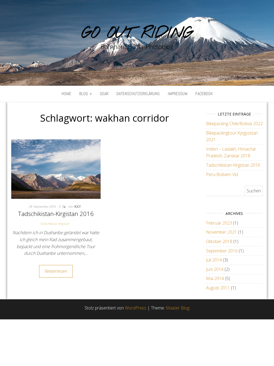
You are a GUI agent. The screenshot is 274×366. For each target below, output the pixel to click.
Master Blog (177, 308)
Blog (84, 93)
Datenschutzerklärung (138, 93)
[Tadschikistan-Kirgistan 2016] (56, 168)
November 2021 (221, 232)
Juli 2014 (214, 260)
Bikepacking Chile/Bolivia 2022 (234, 123)
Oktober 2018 (219, 241)
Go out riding (137, 33)
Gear (104, 93)
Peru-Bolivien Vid (222, 174)
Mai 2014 (215, 278)
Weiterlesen (56, 271)
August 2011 (218, 288)
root (77, 206)
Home (66, 93)
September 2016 (222, 251)
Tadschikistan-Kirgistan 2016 (56, 214)
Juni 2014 (214, 269)
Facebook (204, 93)
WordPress (135, 308)
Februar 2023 (219, 223)
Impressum (177, 93)
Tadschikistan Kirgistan (54, 224)
